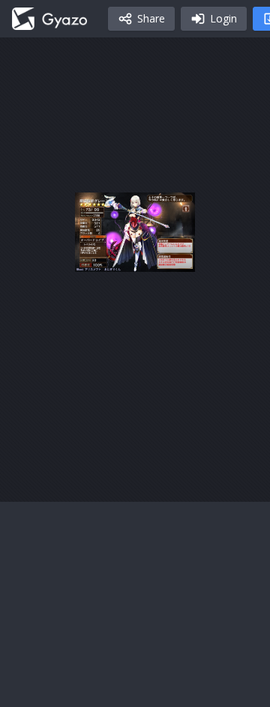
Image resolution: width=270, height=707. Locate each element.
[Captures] (49, 18)
